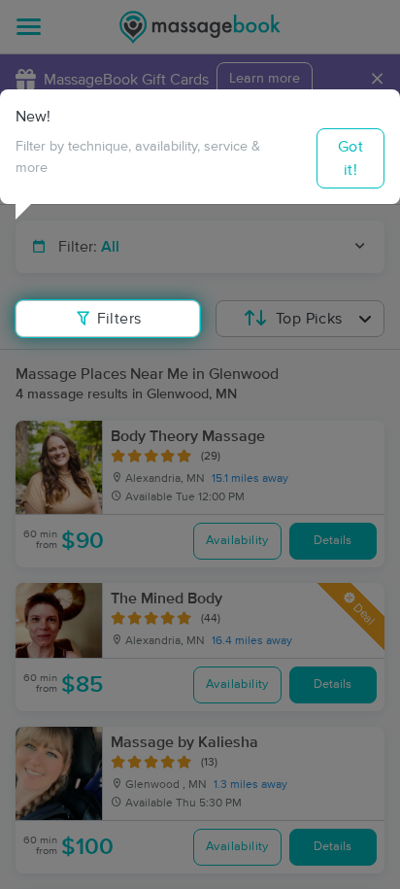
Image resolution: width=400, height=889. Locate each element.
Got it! (350, 158)
